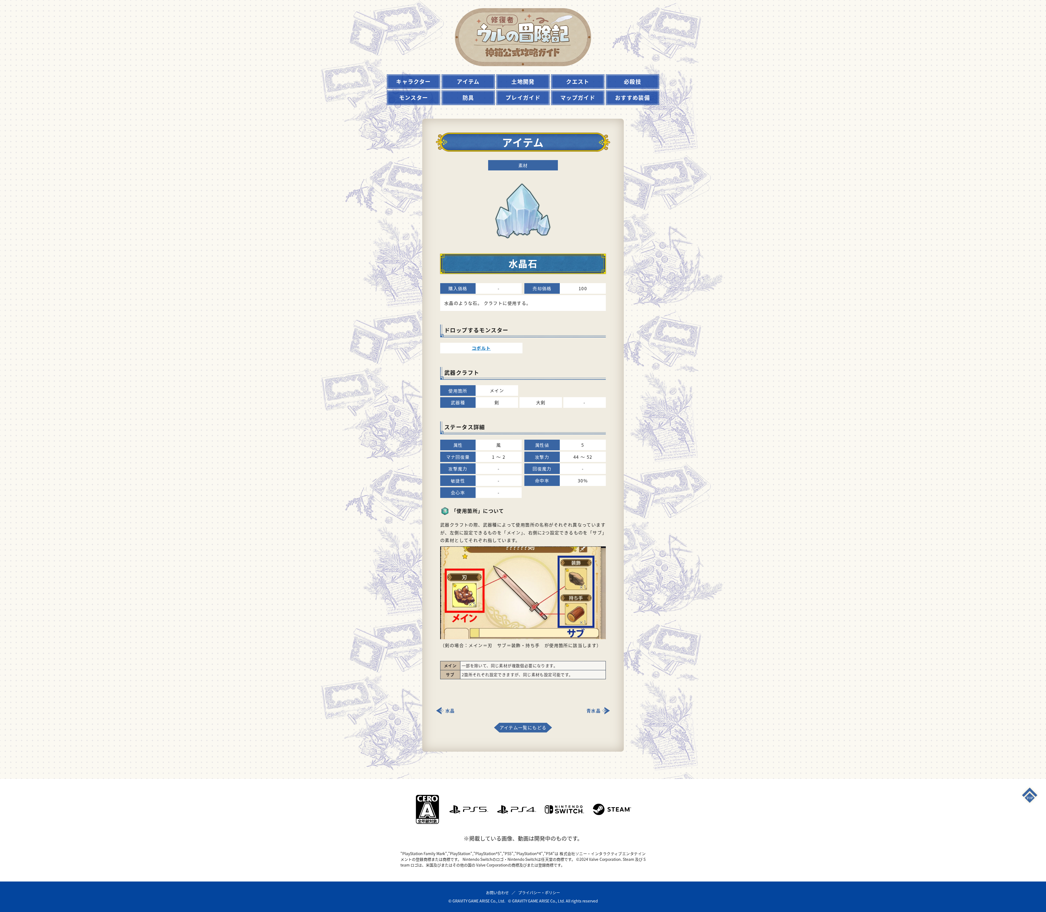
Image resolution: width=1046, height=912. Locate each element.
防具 (468, 98)
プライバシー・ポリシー (539, 892)
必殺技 (632, 81)
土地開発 (523, 81)
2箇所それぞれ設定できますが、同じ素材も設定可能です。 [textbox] (517, 674)
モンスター (413, 98)
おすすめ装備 (632, 98)
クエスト (577, 81)
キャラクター (413, 81)
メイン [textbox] (450, 665)
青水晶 (593, 710)
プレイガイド (523, 98)
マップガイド (577, 98)
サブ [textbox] (450, 674)
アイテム (468, 81)
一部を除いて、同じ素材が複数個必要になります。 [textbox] (510, 665)
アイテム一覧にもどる (523, 727)
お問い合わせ (497, 892)
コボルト (481, 348)
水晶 (450, 710)
